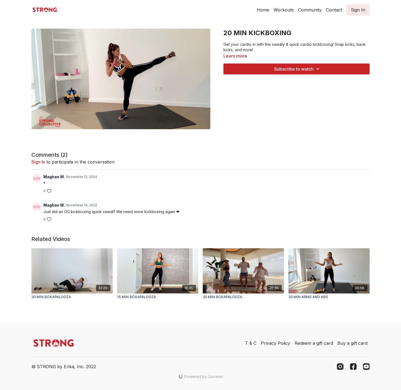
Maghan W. (54, 176)
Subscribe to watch (293, 69)
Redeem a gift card (314, 343)
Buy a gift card (352, 343)
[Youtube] (366, 366)
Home (263, 10)
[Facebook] (353, 366)
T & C (250, 343)
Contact (334, 10)
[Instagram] (340, 366)
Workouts (284, 10)
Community (310, 10)
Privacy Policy (275, 343)
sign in (38, 162)
